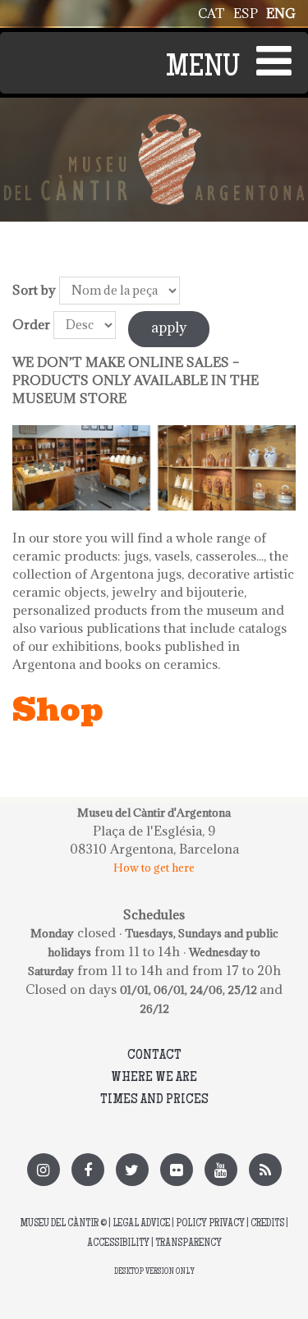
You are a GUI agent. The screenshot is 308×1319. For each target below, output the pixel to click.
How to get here (154, 867)
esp (245, 13)
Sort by (34, 290)
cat (211, 13)
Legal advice (141, 1224)
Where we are (154, 1077)
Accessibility (118, 1244)
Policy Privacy (210, 1224)
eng (281, 13)
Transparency (188, 1244)
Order (31, 324)
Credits (267, 1224)
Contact (154, 1055)
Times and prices (154, 1099)
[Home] (154, 123)
